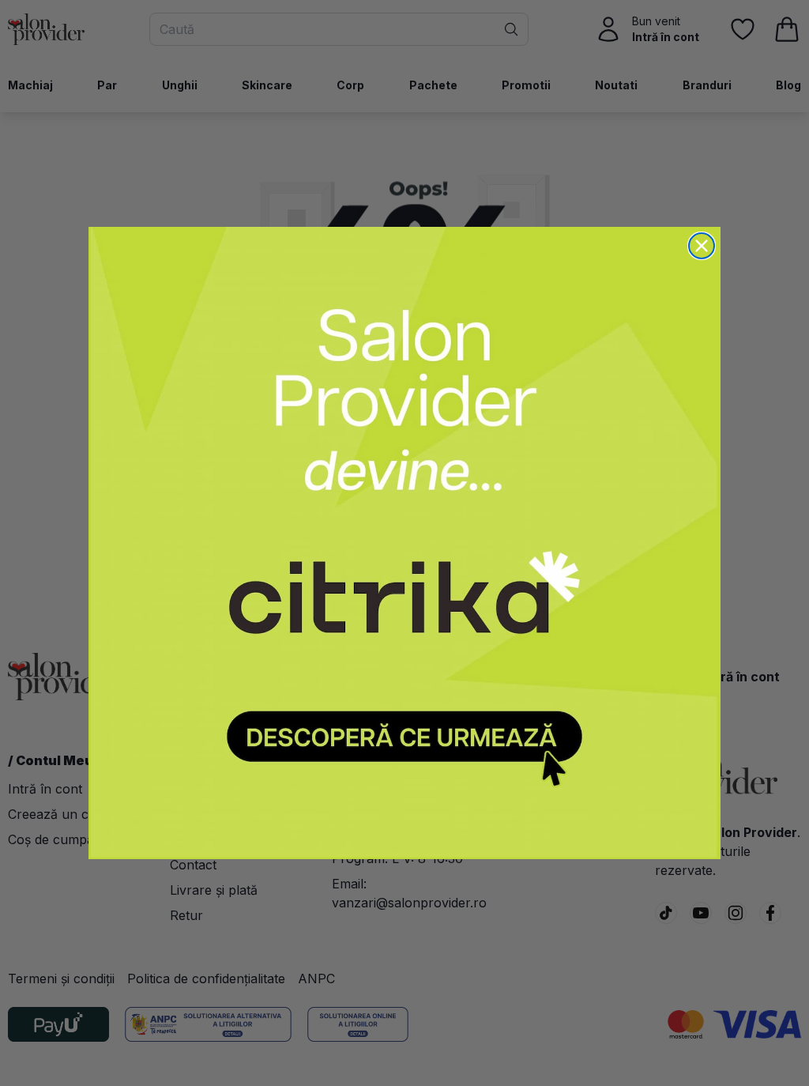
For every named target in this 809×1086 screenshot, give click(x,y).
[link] (404, 543)
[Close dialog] (701, 245)
